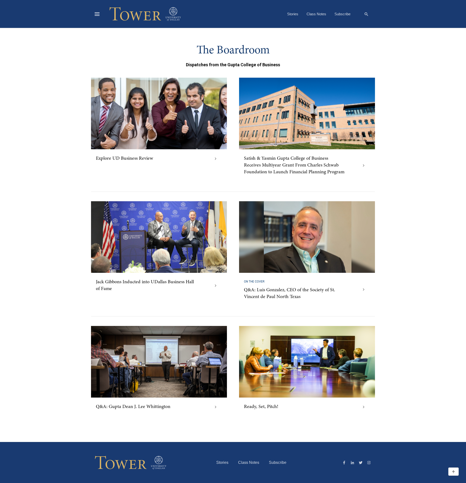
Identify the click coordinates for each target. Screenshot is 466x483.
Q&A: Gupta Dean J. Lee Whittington (133, 406)
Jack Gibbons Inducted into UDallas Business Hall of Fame (145, 285)
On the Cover (254, 281)
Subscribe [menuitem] (342, 14)
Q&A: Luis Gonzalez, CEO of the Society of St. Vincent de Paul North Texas (289, 293)
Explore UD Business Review (124, 158)
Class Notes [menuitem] (316, 14)
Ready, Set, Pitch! (261, 406)
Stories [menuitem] (292, 14)
